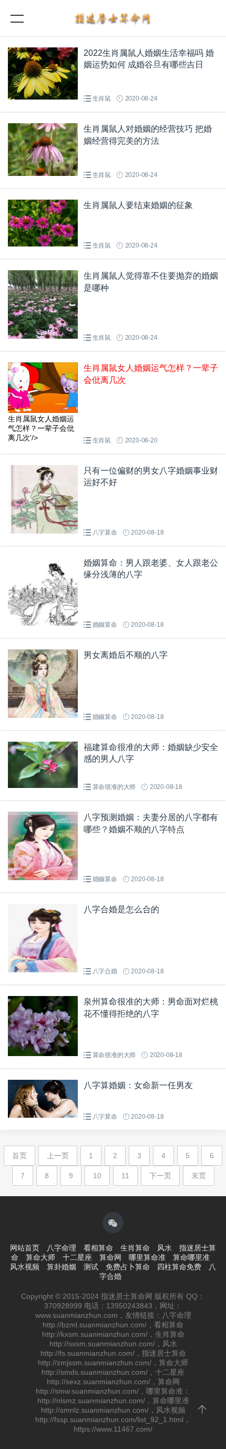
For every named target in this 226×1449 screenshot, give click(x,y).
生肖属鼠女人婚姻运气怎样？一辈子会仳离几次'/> (41, 428)
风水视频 (24, 1267)
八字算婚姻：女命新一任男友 (138, 1085)
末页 (198, 1175)
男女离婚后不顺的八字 (126, 654)
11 (125, 1175)
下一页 (160, 1175)
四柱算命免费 (179, 1267)
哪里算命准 (147, 1257)
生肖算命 (135, 1248)
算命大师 (40, 1257)
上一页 (58, 1155)
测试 (91, 1267)
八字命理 (61, 1248)
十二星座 (77, 1257)
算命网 (110, 1257)
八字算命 (105, 532)
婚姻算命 (105, 624)
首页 (19, 1155)
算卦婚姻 (61, 1267)
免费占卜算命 (128, 1267)
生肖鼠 (102, 98)
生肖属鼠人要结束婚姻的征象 (138, 205)
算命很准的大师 (114, 787)
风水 (164, 1248)
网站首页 (24, 1248)
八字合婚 (105, 971)
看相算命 (98, 1248)
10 (97, 1175)
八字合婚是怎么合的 (121, 909)
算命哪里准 (191, 1257)
